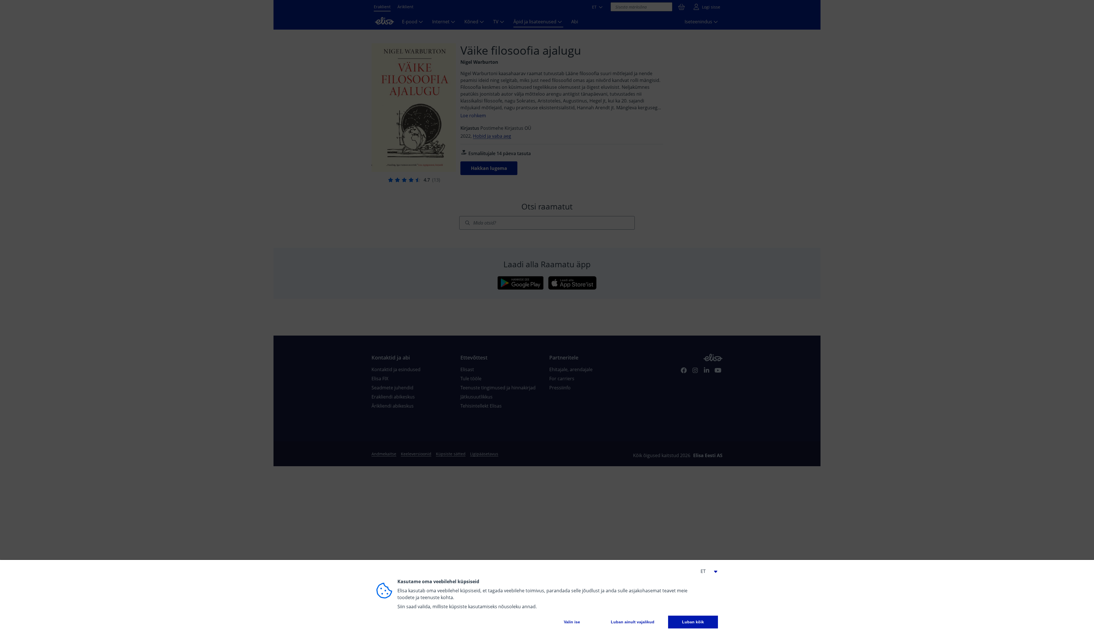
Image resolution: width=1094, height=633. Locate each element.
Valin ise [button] (572, 622)
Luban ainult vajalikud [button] (632, 622)
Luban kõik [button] (693, 622)
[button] (706, 571)
